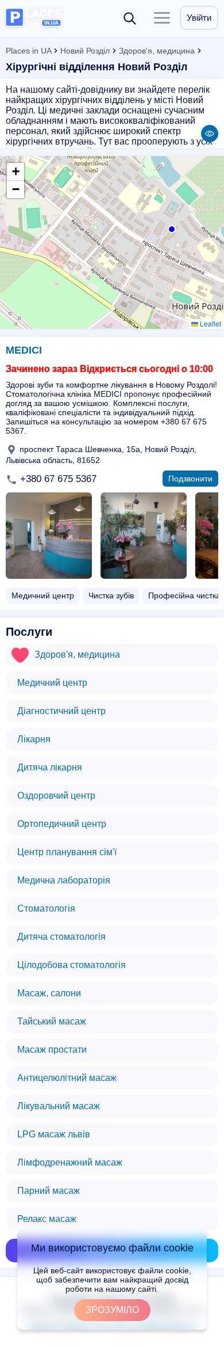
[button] (170, 228)
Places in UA (28, 50)
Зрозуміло (112, 1310)
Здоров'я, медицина (157, 50)
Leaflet (209, 323)
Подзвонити (190, 478)
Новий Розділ (85, 50)
